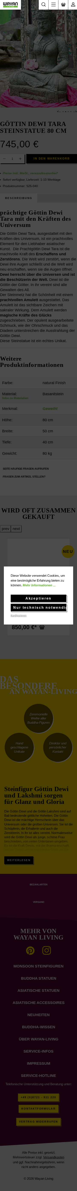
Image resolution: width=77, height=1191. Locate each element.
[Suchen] (43, 5)
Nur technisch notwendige (39, 607)
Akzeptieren (38, 598)
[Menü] (53, 5)
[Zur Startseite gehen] (10, 4)
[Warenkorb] (63, 5)
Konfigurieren (19, 615)
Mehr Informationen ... (39, 585)
